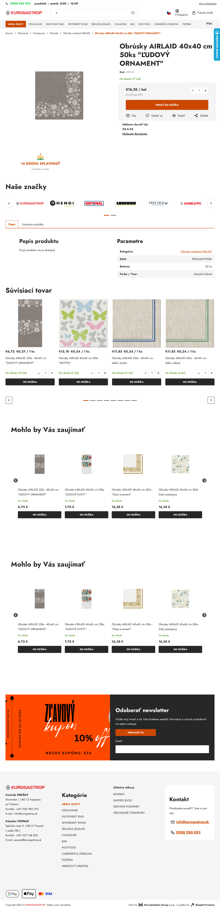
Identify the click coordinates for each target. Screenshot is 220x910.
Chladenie (69, 835)
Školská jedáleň (73, 829)
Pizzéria (67, 860)
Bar (64, 841)
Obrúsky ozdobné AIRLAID (196, 251)
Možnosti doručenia (134, 134)
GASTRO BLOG (122, 800)
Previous (9, 203)
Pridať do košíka (167, 105)
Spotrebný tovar (74, 823)
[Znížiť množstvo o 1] (193, 90)
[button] (52, 373)
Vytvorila (151, 905)
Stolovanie (70, 810)
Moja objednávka (208, 3)
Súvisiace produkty (32, 224)
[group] (39, 480)
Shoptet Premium (204, 905)
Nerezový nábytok (75, 866)
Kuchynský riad (73, 817)
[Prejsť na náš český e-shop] (169, 12)
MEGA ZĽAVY (71, 804)
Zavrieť (175, 120)
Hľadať (133, 12)
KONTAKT (119, 794)
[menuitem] (16, 24)
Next (211, 203)
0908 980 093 (188, 832)
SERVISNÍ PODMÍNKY (126, 807)
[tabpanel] (30, 203)
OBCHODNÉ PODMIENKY (129, 813)
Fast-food (69, 847)
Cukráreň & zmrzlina (77, 854)
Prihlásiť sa (136, 732)
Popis (11, 224)
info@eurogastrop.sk (192, 821)
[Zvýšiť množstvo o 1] (205, 90)
